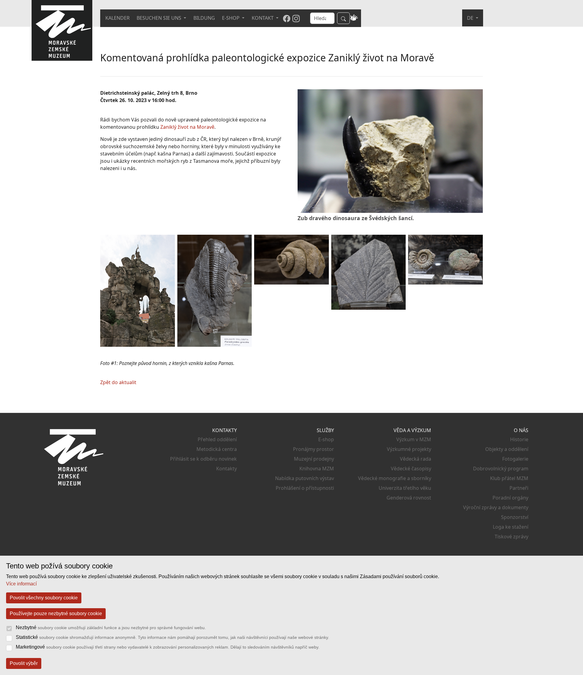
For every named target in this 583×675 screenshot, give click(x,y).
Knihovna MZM (316, 468)
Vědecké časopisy (411, 468)
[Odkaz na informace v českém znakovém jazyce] (354, 18)
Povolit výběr (24, 663)
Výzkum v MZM (413, 439)
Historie (519, 439)
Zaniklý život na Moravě (187, 127)
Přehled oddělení (217, 439)
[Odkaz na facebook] (286, 18)
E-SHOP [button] (231, 18)
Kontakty (226, 468)
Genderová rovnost (409, 497)
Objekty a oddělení (506, 449)
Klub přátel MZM (509, 478)
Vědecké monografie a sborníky (394, 478)
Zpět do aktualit (118, 382)
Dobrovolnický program (500, 468)
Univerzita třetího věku (405, 488)
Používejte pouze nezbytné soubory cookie (56, 613)
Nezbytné (111, 627)
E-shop (326, 439)
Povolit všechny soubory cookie (44, 597)
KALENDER (117, 18)
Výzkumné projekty (409, 449)
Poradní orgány (510, 497)
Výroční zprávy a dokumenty (495, 507)
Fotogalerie (515, 458)
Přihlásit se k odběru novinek (203, 458)
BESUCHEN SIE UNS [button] (159, 18)
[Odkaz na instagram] (296, 18)
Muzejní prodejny (314, 458)
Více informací (21, 583)
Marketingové (167, 646)
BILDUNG (204, 18)
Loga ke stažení (510, 526)
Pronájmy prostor (313, 449)
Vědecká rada (415, 458)
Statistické (172, 637)
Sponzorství (514, 517)
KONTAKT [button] (263, 18)
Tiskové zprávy (511, 536)
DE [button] (471, 18)
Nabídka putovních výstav (304, 478)
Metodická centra (216, 449)
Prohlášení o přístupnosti (305, 488)
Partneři (519, 488)
